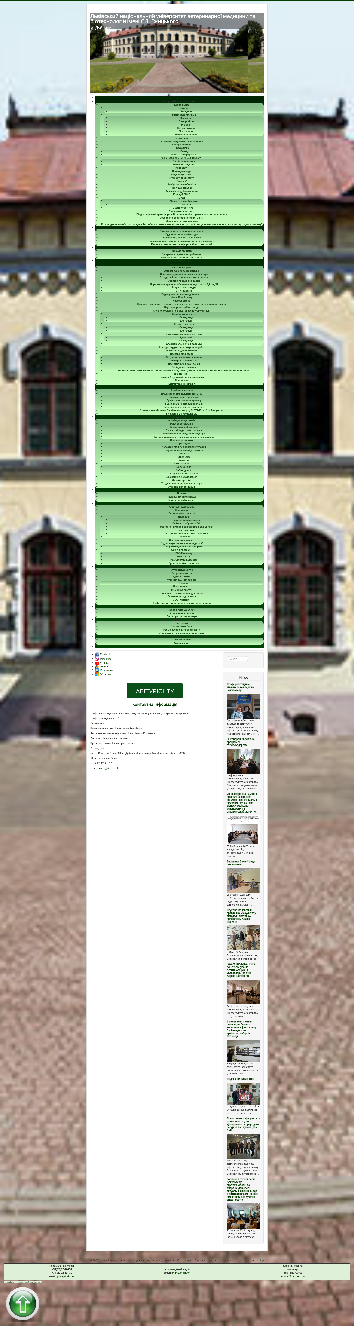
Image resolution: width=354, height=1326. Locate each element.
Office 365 (105, 674)
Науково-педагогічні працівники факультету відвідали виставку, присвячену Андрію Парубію (241, 915)
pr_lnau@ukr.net (180, 1272)
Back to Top (257, 1260)
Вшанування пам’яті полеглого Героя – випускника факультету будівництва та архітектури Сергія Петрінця (241, 1029)
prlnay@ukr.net (65, 1276)
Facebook (105, 654)
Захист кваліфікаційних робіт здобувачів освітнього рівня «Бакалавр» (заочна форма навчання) (241, 970)
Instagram (105, 658)
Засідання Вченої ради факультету (241, 863)
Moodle (103, 666)
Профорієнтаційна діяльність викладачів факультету (240, 687)
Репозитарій (106, 670)
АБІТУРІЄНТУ (155, 690)
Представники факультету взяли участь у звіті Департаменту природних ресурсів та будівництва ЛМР (243, 1124)
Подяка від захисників (240, 1079)
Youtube (104, 663)
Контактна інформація (154, 704)
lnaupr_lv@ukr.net (108, 768)
